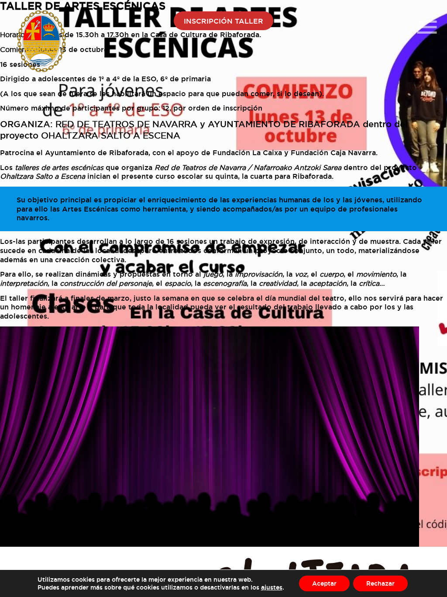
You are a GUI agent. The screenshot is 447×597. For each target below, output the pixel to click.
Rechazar (380, 583)
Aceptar (324, 583)
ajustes (271, 587)
